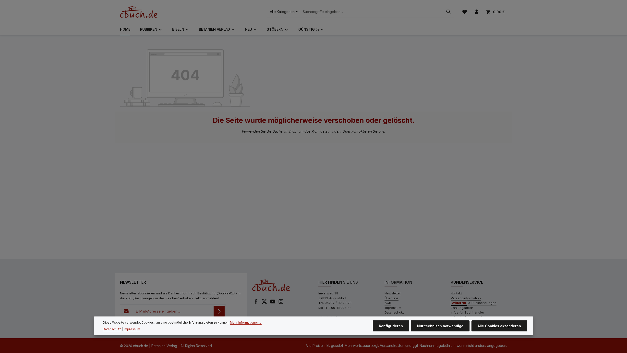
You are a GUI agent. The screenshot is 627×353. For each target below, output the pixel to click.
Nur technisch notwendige (440, 326)
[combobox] (372, 11)
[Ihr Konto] (476, 11)
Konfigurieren (391, 326)
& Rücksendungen (474, 303)
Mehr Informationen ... (246, 322)
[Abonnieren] (219, 311)
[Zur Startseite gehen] (139, 12)
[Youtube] (273, 303)
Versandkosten (392, 345)
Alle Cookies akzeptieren (499, 326)
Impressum (393, 308)
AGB (388, 303)
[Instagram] (281, 303)
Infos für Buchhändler (467, 312)
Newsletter (393, 293)
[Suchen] (448, 11)
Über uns (391, 298)
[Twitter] (265, 303)
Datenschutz (394, 312)
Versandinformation (466, 298)
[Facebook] (256, 303)
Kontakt (456, 293)
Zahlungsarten (462, 308)
